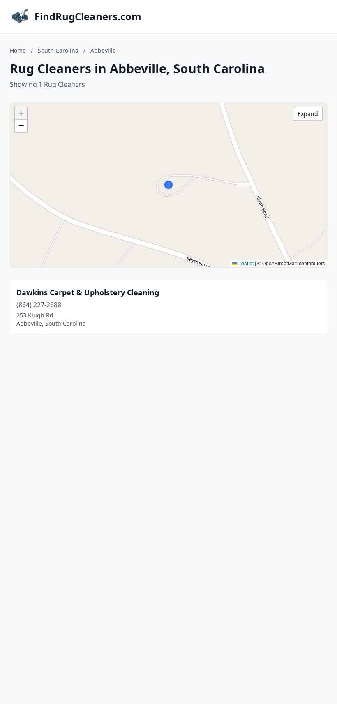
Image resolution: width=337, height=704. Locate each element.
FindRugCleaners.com (88, 16)
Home (18, 50)
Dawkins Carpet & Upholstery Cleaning (87, 292)
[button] (168, 185)
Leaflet (245, 262)
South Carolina (58, 50)
